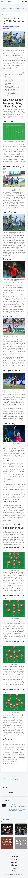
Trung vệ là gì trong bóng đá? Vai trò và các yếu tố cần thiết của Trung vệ (14, 778)
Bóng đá (6, 28)
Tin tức (14, 871)
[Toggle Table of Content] (21, 72)
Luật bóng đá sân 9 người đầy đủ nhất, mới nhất (13, 21)
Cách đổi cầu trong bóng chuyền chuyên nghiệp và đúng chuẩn (17, 806)
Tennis (14, 868)
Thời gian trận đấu (10, 84)
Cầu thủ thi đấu (10, 80)
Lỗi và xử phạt (10, 86)
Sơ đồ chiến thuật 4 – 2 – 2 (12, 93)
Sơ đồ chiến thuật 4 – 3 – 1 (12, 92)
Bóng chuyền (14, 856)
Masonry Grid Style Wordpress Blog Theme (14, 874)
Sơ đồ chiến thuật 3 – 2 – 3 (12, 89)
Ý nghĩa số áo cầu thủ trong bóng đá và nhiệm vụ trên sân (14, 9)
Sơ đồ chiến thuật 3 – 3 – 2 (12, 90)
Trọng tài (9, 81)
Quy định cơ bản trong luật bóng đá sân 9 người (14, 75)
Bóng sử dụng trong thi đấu (12, 79)
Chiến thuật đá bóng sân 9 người (12, 87)
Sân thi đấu (9, 77)
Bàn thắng (9, 83)
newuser (11, 792)
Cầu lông (14, 865)
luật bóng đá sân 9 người (11, 26)
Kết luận (6, 95)
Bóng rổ (14, 862)
